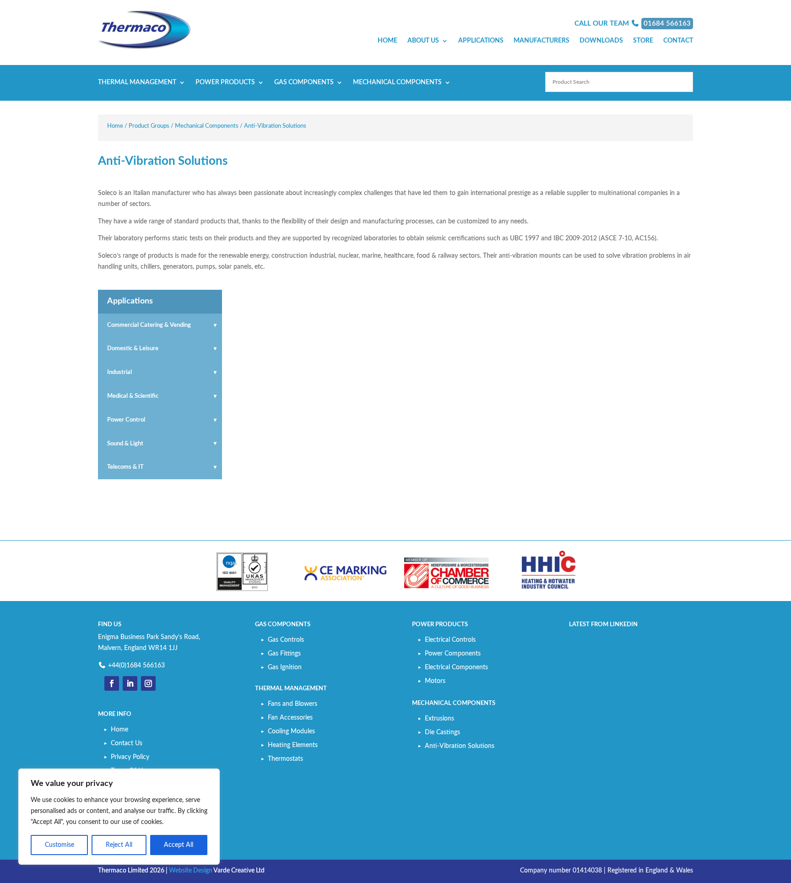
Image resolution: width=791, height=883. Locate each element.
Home (387, 41)
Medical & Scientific (132, 396)
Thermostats (285, 759)
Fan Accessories (290, 718)
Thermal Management (137, 82)
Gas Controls (286, 640)
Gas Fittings (284, 653)
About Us (423, 41)
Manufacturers (541, 41)
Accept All (178, 845)
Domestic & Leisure (132, 349)
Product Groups (149, 126)
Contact (678, 41)
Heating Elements (293, 745)
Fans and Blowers (292, 704)
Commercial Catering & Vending (149, 325)
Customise (59, 845)
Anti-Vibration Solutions (459, 746)
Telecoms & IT (125, 467)
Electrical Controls (450, 640)
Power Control (126, 420)
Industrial (119, 372)
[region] (119, 817)
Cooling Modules (291, 731)
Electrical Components (456, 667)
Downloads (601, 41)
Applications (481, 41)
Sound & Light (125, 444)
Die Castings (442, 732)
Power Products (225, 82)
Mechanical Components (397, 82)
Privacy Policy (130, 757)
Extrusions (439, 718)
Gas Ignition (285, 667)
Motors (435, 681)
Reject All (119, 845)
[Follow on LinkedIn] (130, 683)
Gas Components (304, 82)
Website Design (190, 870)
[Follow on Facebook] (111, 683)
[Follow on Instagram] (148, 683)
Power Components (453, 653)
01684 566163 (667, 23)
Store (643, 41)
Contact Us (126, 743)
